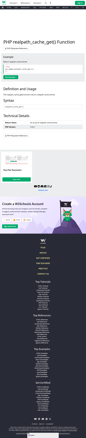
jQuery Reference (42, 343)
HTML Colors (42, 336)
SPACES (43, 252)
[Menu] (2, 7)
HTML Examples (42, 353)
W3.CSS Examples (42, 366)
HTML (9, 8)
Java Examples (42, 372)
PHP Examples (42, 370)
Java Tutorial (43, 305)
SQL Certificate (43, 395)
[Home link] (4, 3)
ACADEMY (49, 424)
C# (83, 8)
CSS (15, 8)
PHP (57, 8)
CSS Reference (42, 322)
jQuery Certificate (43, 402)
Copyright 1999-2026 (22, 433)
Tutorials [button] (13, 3)
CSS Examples (42, 355)
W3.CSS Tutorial (43, 298)
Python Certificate (43, 397)
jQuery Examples (42, 376)
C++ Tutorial (43, 307)
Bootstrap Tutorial (43, 301)
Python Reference (42, 328)
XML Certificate (43, 410)
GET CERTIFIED (43, 258)
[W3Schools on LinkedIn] (38, 186)
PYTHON (43, 8)
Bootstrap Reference (42, 332)
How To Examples (42, 359)
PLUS (43, 247)
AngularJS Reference (42, 341)
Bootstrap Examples (42, 368)
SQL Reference (42, 326)
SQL (34, 8)
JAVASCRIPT (25, 8)
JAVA (51, 8)
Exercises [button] (36, 3)
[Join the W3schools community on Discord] (42, 186)
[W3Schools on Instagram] (48, 186)
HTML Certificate (43, 387)
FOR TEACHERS (43, 263)
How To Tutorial (43, 292)
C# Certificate (43, 408)
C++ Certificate (43, 406)
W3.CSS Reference (42, 330)
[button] (46, 3)
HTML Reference (42, 320)
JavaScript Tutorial (43, 290)
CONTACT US (43, 273)
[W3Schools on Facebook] (45, 186)
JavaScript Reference (42, 324)
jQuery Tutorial (43, 309)
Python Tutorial (43, 296)
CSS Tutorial (43, 288)
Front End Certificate (43, 393)
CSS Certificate (43, 389)
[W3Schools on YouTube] (35, 186)
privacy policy (73, 430)
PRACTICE (43, 268)
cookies (64, 430)
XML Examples (42, 374)
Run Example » (10, 77)
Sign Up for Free (10, 226)
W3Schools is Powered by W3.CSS (60, 433)
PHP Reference (42, 334)
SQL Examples (42, 362)
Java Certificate (43, 404)
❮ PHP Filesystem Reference (16, 48)
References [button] (25, 3)
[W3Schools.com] (43, 242)
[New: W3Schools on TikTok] (51, 186)
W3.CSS (65, 8)
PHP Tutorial (43, 303)
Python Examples (42, 364)
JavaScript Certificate (43, 391)
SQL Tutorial (43, 294)
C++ (77, 8)
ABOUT (41, 424)
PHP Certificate (43, 399)
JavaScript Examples (42, 357)
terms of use (57, 430)
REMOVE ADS (43, 190)
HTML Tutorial (43, 286)
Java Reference (42, 338)
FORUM (34, 424)
